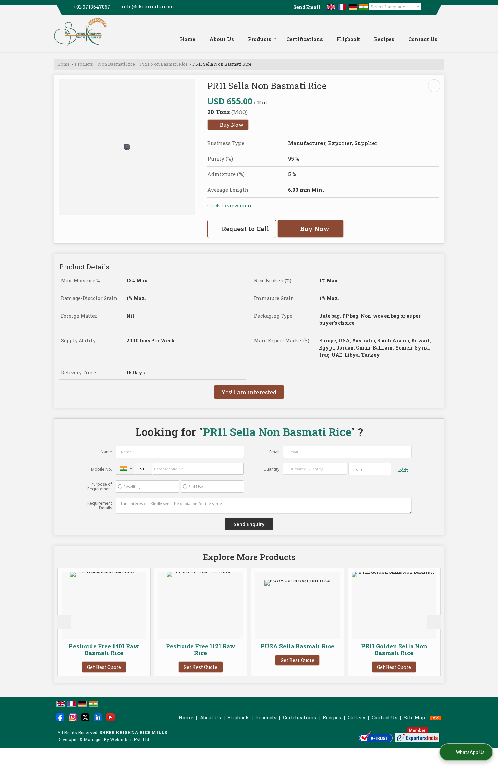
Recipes (384, 39)
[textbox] (369, 469)
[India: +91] (125, 469)
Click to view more (230, 205)
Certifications (304, 39)
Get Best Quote (75, 667)
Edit (402, 470)
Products (259, 39)
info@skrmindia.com (148, 6)
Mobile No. (101, 469)
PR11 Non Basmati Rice (164, 64)
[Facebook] (60, 717)
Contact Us (422, 39)
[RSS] (436, 717)
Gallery (356, 717)
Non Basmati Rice (116, 64)
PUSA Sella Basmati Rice (269, 646)
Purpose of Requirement (99, 486)
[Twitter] (85, 717)
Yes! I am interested (249, 392)
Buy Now (231, 124)
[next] (434, 622)
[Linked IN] (98, 717)
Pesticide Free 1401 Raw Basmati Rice (75, 649)
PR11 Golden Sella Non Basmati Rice (365, 649)
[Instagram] (73, 717)
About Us (221, 39)
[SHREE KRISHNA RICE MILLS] (80, 33)
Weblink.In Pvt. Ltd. (130, 739)
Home (187, 39)
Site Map (414, 717)
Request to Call (244, 229)
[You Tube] (110, 717)
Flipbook (348, 39)
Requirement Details (99, 505)
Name (106, 452)
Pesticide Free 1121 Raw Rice (172, 649)
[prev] (64, 622)
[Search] (440, 27)
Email (274, 452)
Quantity (271, 469)
